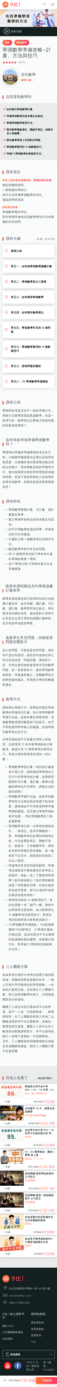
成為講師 (7, 1339)
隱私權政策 (37, 1322)
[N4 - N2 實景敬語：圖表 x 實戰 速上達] (12, 1156)
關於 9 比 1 (8, 1326)
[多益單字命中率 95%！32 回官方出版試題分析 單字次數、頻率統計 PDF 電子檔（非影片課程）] (12, 1134)
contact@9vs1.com (20, 1295)
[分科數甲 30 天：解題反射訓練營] (12, 1113)
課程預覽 (16, 31)
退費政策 (36, 1335)
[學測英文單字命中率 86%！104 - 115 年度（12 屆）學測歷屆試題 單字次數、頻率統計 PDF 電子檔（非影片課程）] (12, 1091)
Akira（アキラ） (34, 1159)
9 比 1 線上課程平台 (36, 1093)
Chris (28, 1137)
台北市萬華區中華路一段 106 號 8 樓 (29, 1288)
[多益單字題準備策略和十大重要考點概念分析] (12, 1243)
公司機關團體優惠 (12, 1332)
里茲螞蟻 (30, 1180)
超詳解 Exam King (35, 1115)
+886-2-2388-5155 (19, 1303)
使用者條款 (37, 1329)
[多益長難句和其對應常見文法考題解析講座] (12, 1221)
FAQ (33, 1342)
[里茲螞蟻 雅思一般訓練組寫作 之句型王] (12, 1200)
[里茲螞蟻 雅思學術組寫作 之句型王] (12, 1178)
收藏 (8, 1102)
